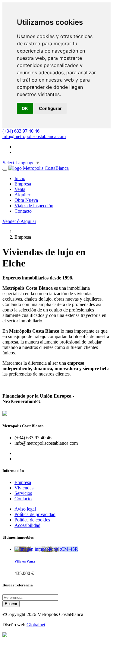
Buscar (11, 604)
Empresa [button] (22, 183)
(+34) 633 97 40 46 (20, 131)
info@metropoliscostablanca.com (34, 136)
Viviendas (23, 487)
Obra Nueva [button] (26, 200)
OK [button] (25, 108)
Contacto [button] (23, 211)
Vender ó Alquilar (19, 221)
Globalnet (36, 624)
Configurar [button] (50, 108)
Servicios (23, 493)
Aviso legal (25, 508)
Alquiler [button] (22, 194)
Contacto (23, 498)
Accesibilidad (27, 525)
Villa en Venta (24, 561)
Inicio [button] (19, 178)
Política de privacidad (34, 514)
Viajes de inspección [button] (33, 205)
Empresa (22, 482)
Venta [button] (19, 189)
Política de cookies (32, 519)
